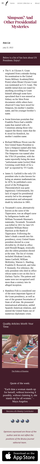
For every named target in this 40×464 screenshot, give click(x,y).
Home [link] (12, 3)
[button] (2, 3)
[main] (20, 22)
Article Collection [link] (23, 3)
